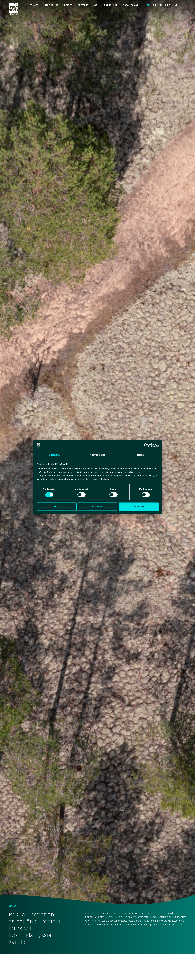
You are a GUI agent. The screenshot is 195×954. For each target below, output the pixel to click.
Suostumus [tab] (55, 455)
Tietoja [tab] (140, 455)
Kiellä (56, 506)
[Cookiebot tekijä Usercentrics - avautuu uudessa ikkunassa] (146, 445)
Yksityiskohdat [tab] (97, 455)
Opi (96, 5)
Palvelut (83, 5)
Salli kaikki (138, 506)
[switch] (81, 494)
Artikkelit (110, 5)
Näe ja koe (51, 5)
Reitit (68, 5)
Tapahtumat (130, 5)
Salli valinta (97, 506)
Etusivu (35, 5)
